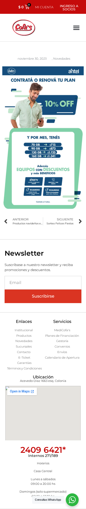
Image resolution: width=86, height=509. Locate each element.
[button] (76, 28)
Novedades (61, 58)
